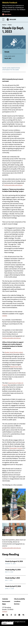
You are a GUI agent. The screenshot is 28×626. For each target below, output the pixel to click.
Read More (7, 14)
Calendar (5, 599)
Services (16, 604)
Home (4, 25)
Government (6, 601)
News (10, 25)
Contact (4, 611)
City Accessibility (19, 599)
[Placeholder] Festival (15, 448)
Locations (17, 601)
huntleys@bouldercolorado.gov (11, 548)
